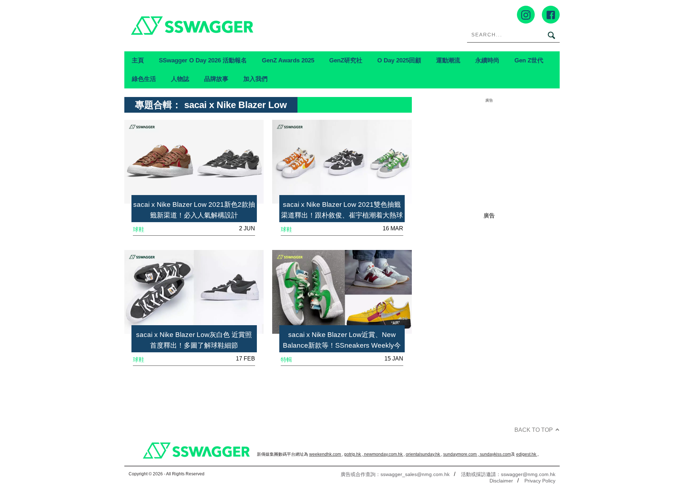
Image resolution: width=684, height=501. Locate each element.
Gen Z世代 (528, 60)
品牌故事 (216, 78)
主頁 (138, 60)
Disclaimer (501, 481)
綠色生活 (144, 78)
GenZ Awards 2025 (288, 60)
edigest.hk (526, 454)
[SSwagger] (233, 25)
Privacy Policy (539, 481)
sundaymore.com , (461, 454)
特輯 (286, 360)
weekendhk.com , (326, 454)
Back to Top (533, 430)
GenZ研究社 (345, 60)
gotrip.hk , (354, 454)
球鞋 (138, 229)
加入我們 (255, 78)
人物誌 (180, 78)
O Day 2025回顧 (399, 60)
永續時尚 (487, 60)
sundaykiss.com (495, 454)
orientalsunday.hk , (424, 454)
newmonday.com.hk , (384, 454)
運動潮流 (448, 60)
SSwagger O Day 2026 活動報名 (203, 60)
